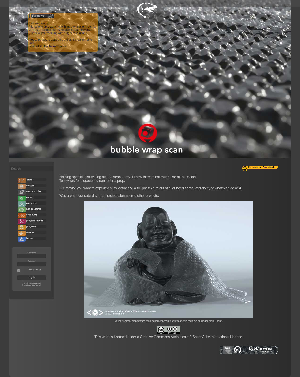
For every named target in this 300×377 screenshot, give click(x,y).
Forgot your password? (32, 283)
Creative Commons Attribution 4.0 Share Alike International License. (191, 337)
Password (32, 261)
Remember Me (35, 270)
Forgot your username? (31, 285)
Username (32, 253)
